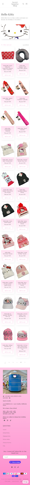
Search (4, 429)
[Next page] (24, 362)
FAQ (4, 446)
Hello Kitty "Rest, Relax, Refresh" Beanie (22, 284)
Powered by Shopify (18, 479)
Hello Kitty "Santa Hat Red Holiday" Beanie (22, 222)
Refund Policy (6, 433)
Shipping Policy (7, 436)
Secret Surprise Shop (9, 479)
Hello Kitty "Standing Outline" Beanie (22, 191)
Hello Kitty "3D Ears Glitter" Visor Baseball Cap (22, 315)
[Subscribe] (25, 457)
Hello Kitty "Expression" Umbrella (8, 130)
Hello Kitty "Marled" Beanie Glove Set (22, 160)
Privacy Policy (6, 439)
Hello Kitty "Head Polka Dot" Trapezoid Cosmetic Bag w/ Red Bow (8, 67)
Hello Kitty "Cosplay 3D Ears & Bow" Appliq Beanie (8, 284)
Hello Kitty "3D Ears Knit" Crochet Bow (8, 160)
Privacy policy (7, 481)
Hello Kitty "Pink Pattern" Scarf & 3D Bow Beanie (8, 191)
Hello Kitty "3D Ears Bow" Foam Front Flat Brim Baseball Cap (22, 347)
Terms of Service (7, 442)
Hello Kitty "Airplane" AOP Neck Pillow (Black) (22, 67)
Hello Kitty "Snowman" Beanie (8, 253)
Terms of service (15, 481)
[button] (3, 3)
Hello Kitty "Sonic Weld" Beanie (7, 221)
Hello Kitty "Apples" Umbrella (8, 99)
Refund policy (26, 479)
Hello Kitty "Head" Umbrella (22, 129)
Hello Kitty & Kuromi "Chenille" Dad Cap (7, 315)
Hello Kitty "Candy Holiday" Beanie (22, 253)
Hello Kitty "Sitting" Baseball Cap (8, 346)
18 (20, 362)
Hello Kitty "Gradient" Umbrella (22, 99)
